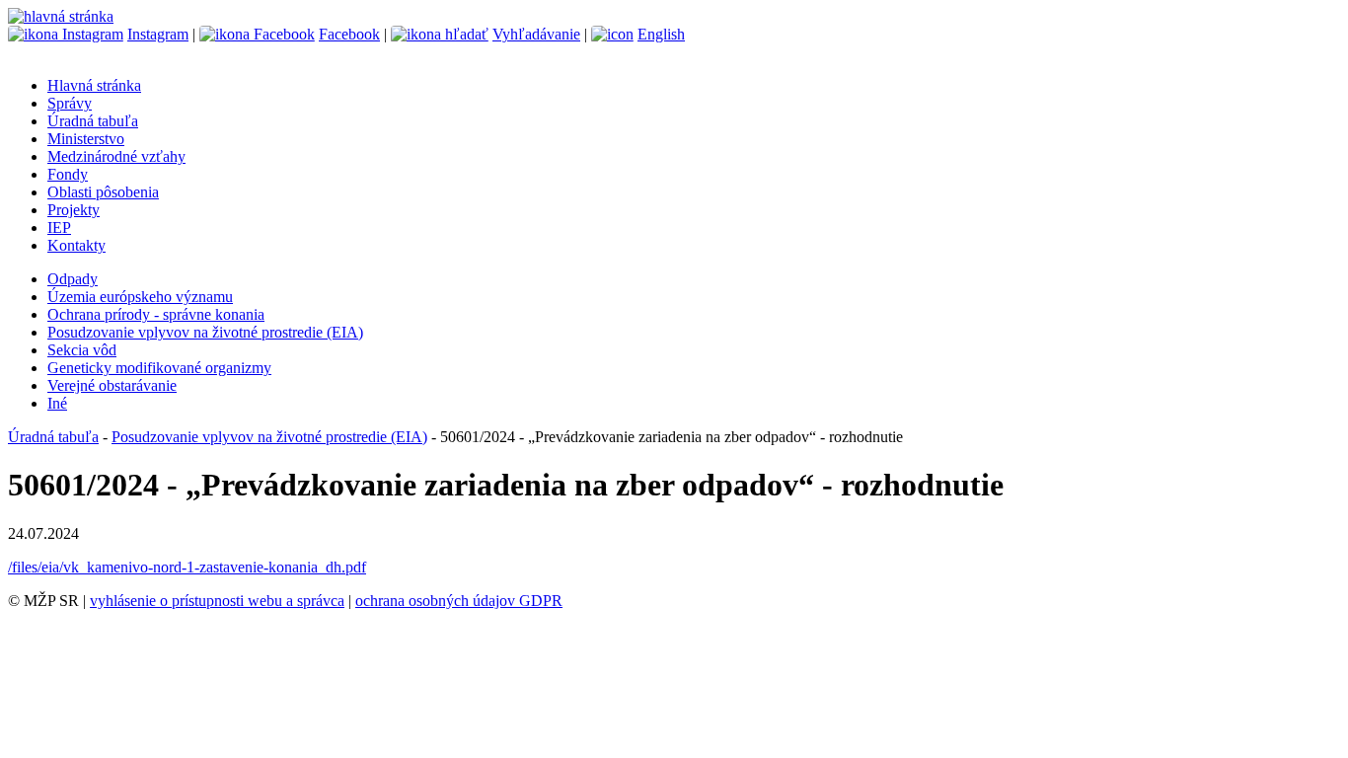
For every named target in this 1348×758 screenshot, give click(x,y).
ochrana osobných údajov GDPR (458, 600)
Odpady (72, 278)
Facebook (349, 34)
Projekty (73, 209)
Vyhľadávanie (536, 34)
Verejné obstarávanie (112, 385)
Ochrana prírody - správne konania (155, 314)
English (661, 34)
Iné (57, 403)
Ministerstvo (85, 138)
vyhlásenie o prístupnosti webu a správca (217, 600)
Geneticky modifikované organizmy (159, 367)
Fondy (67, 174)
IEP (59, 227)
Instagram (157, 34)
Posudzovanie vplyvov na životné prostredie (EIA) (205, 332)
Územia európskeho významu (140, 296)
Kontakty (76, 245)
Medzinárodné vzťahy (116, 156)
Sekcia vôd (81, 349)
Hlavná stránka (94, 85)
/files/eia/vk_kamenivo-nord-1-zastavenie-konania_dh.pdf (187, 567)
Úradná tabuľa (92, 121)
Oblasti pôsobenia (103, 192)
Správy (69, 103)
